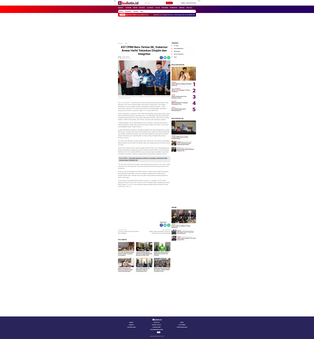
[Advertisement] (110, 24)
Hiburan (174, 82)
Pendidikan (177, 88)
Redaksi (131, 324)
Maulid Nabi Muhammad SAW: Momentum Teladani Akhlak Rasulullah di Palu (162, 269)
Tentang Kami (131, 327)
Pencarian (169, 3)
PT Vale (176, 45)
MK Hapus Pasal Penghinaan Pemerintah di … (185, 232)
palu (175, 57)
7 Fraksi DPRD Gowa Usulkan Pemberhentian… (179, 137)
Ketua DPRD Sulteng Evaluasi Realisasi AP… (185, 150)
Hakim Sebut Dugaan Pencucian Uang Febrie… (186, 238)
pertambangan (178, 48)
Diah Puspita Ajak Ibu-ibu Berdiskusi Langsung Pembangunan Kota (142, 269)
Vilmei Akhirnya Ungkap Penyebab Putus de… (181, 84)
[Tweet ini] (165, 57)
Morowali (177, 51)
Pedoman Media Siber (156, 329)
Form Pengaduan (182, 327)
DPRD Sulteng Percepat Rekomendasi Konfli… (184, 143)
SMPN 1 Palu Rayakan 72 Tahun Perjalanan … (181, 90)
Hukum (173, 95)
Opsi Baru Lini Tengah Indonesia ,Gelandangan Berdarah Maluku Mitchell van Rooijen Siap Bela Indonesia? (158, 15)
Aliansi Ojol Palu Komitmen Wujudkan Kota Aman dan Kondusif (161, 253)
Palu (173, 88)
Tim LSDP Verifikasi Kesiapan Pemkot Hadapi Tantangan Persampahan (126, 253)
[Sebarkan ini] (161, 57)
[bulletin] (128, 3)
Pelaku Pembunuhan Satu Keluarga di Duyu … (179, 97)
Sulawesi (174, 101)
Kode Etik (157, 322)
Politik (173, 135)
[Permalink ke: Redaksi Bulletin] (119, 57)
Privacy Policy (156, 324)
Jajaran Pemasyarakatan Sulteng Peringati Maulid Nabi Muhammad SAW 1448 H (144, 253)
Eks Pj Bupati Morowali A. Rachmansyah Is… (179, 109)
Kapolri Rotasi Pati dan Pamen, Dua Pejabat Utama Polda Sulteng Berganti (125, 269)
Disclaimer (182, 324)
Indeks (131, 322)
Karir (182, 322)
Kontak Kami (157, 327)
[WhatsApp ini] (168, 57)
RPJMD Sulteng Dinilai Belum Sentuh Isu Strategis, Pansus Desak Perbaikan (159, 231)
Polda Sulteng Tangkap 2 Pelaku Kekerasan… (180, 226)
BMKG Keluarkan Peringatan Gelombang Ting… (180, 103)
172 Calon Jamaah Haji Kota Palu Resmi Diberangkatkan (128, 231)
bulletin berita (179, 54)
